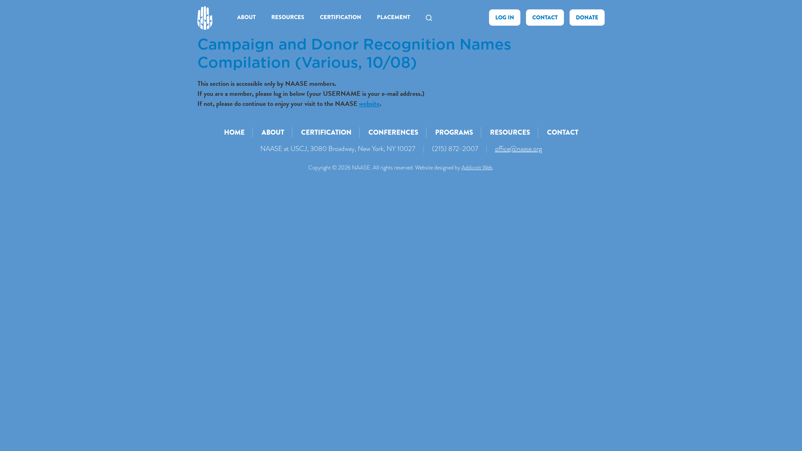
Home (234, 132)
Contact (545, 17)
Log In (504, 17)
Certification (340, 17)
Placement (393, 17)
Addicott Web (476, 167)
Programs (454, 132)
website (369, 103)
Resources (287, 17)
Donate (587, 17)
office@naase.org (518, 148)
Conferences (393, 132)
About (246, 17)
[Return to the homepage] (204, 18)
